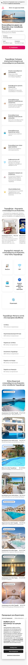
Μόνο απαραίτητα (13, 651)
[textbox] (7, 43)
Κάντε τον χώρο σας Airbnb (16, 8)
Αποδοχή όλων (13, 647)
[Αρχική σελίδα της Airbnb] (3, 7)
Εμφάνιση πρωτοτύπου (14, 3)
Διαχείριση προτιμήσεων (13, 655)
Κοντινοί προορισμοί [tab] (7, 618)
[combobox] (13, 38)
